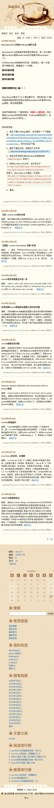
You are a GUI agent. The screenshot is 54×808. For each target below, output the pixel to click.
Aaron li (18, 552)
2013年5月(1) (15, 702)
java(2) (12, 738)
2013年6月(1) (15, 699)
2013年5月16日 (8, 418)
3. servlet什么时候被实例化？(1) (23, 781)
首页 (11, 33)
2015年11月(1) (15, 684)
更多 (11, 726)
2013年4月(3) (15, 705)
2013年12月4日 (8, 340)
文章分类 (20, 733)
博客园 (4, 33)
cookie (13, 662)
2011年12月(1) (15, 714)
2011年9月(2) (15, 717)
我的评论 (13, 629)
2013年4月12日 (8, 494)
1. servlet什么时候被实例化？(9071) (25, 750)
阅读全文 (18, 228)
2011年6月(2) (15, 720)
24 (16, 561)
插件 (12, 668)
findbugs (14, 656)
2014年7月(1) (15, 693)
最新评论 (13, 635)
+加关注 (12, 564)
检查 (12, 665)
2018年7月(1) (15, 681)
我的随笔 (13, 626)
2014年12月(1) (15, 690)
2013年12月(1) (15, 696)
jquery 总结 (15, 653)
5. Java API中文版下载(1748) (22, 763)
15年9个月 (20, 555)
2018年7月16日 (8, 41)
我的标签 (13, 638)
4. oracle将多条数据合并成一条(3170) (26, 760)
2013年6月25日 (8, 382)
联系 (17, 33)
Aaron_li (16, 6)
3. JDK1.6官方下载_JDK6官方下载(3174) (27, 756)
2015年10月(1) (15, 687)
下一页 (50, 539)
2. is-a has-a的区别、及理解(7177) (24, 753)
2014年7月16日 (8, 303)
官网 (29, 144)
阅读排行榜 (22, 745)
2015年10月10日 (9, 242)
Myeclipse (14, 650)
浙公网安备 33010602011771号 (18, 793)
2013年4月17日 (8, 452)
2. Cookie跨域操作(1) (18, 778)
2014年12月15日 (9, 275)
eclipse (13, 659)
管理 (23, 33)
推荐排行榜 (22, 770)
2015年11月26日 (9, 211)
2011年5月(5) (15, 723)
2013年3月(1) (15, 708)
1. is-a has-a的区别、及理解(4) (23, 775)
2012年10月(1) (15, 711)
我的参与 (13, 632)
